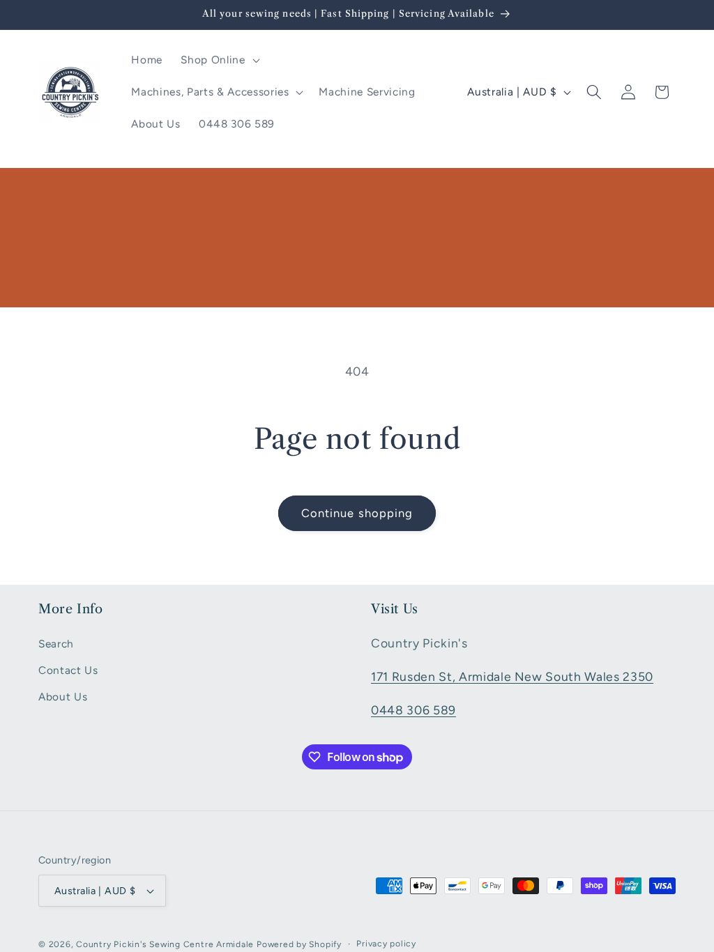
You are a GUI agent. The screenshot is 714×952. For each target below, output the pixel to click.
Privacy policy (386, 944)
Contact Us (68, 670)
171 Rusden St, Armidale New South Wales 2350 (512, 676)
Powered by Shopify (299, 944)
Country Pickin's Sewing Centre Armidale (165, 944)
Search (56, 643)
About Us (62, 696)
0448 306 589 (413, 710)
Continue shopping (357, 513)
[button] (219, 60)
